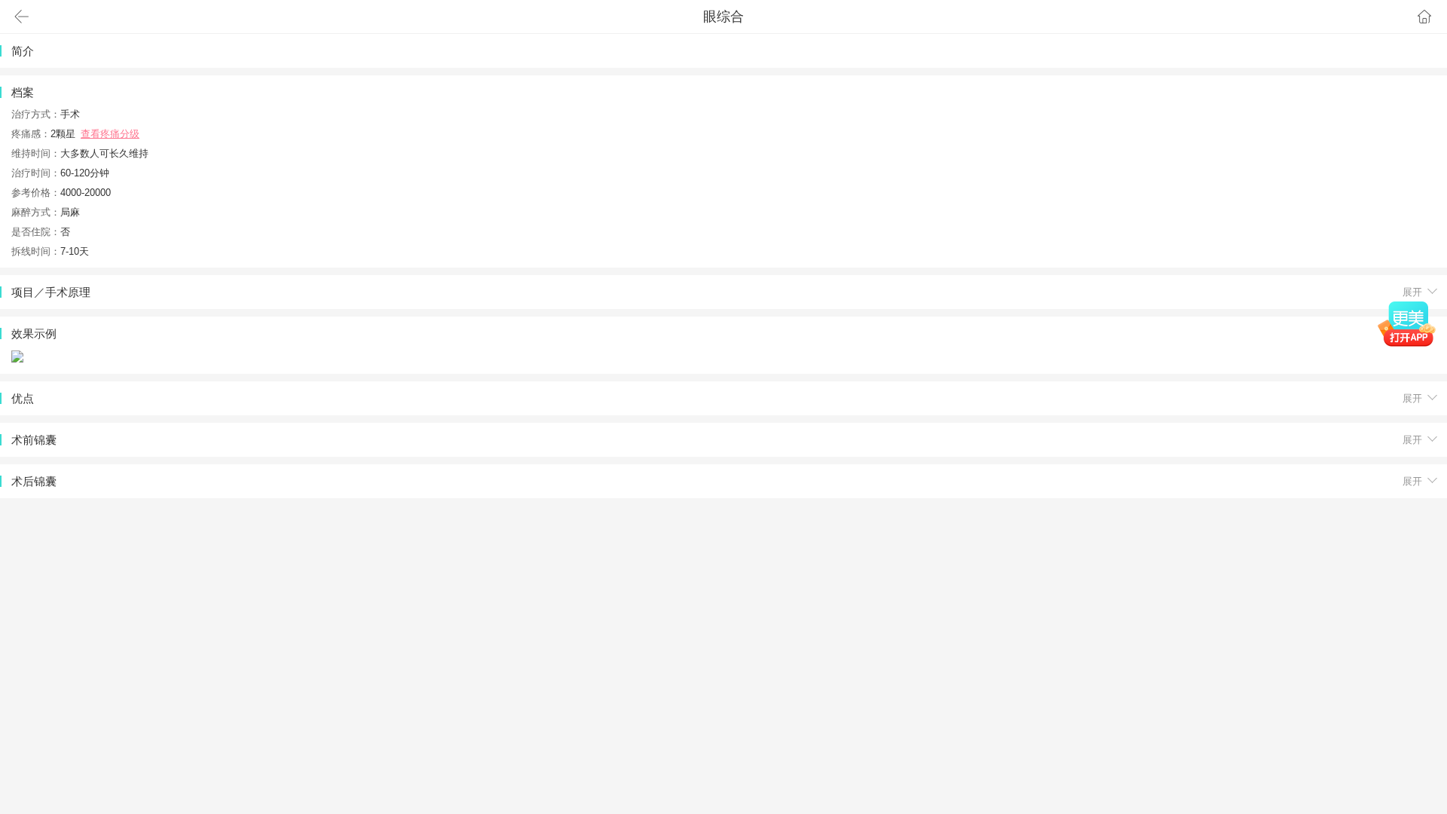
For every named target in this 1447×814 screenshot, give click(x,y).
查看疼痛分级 (110, 133)
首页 (1424, 16)
